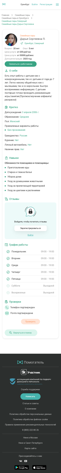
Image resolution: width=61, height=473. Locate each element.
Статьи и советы (31, 403)
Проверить (30, 321)
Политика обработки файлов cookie (30, 419)
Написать (30, 396)
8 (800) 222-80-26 (30, 430)
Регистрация (46, 4)
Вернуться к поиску (22, 333)
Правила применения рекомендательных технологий (30, 425)
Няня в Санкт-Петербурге (31, 443)
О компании (30, 409)
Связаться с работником (20, 64)
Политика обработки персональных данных (30, 414)
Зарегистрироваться (30, 228)
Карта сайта (30, 448)
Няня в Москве (30, 438)
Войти (35, 4)
